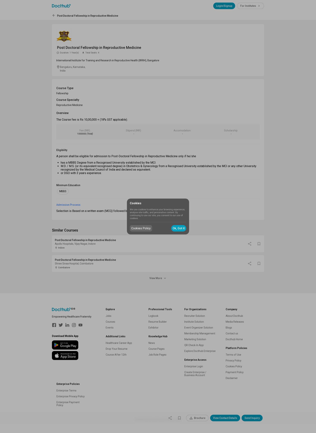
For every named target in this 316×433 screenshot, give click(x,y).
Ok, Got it (179, 228)
